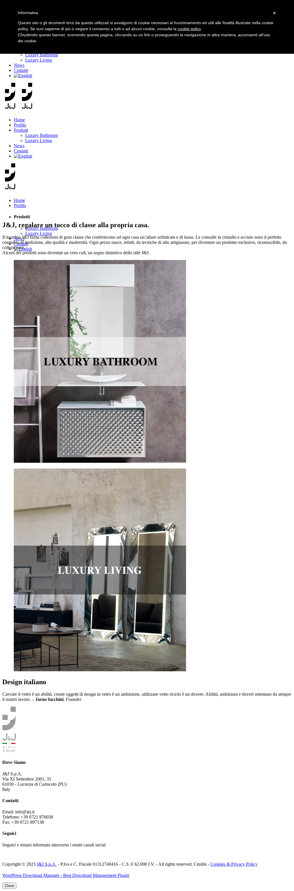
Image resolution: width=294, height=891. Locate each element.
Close (9, 886)
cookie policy (189, 28)
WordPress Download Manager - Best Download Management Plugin (65, 875)
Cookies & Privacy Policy (234, 864)
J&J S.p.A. (47, 864)
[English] (23, 75)
